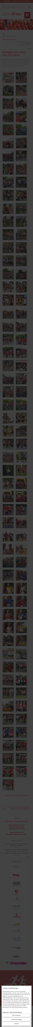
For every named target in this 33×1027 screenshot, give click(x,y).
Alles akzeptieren (16, 1015)
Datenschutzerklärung (16, 1012)
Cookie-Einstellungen (16, 1019)
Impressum (5, 1012)
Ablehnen (16, 1023)
